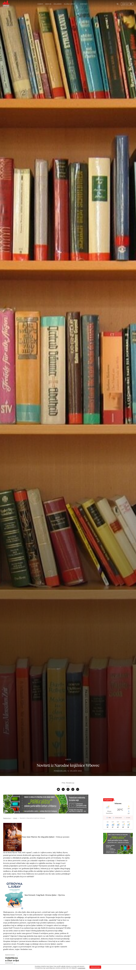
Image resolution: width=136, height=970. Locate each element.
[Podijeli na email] (68, 789)
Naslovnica (7, 818)
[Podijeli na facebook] (58, 789)
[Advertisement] (118, 869)
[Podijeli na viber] (77, 789)
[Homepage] (6, 4)
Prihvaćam (95, 967)
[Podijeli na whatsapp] (72, 789)
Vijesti (68, 760)
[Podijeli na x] (63, 789)
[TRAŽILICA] (118, 4)
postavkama (81, 968)
